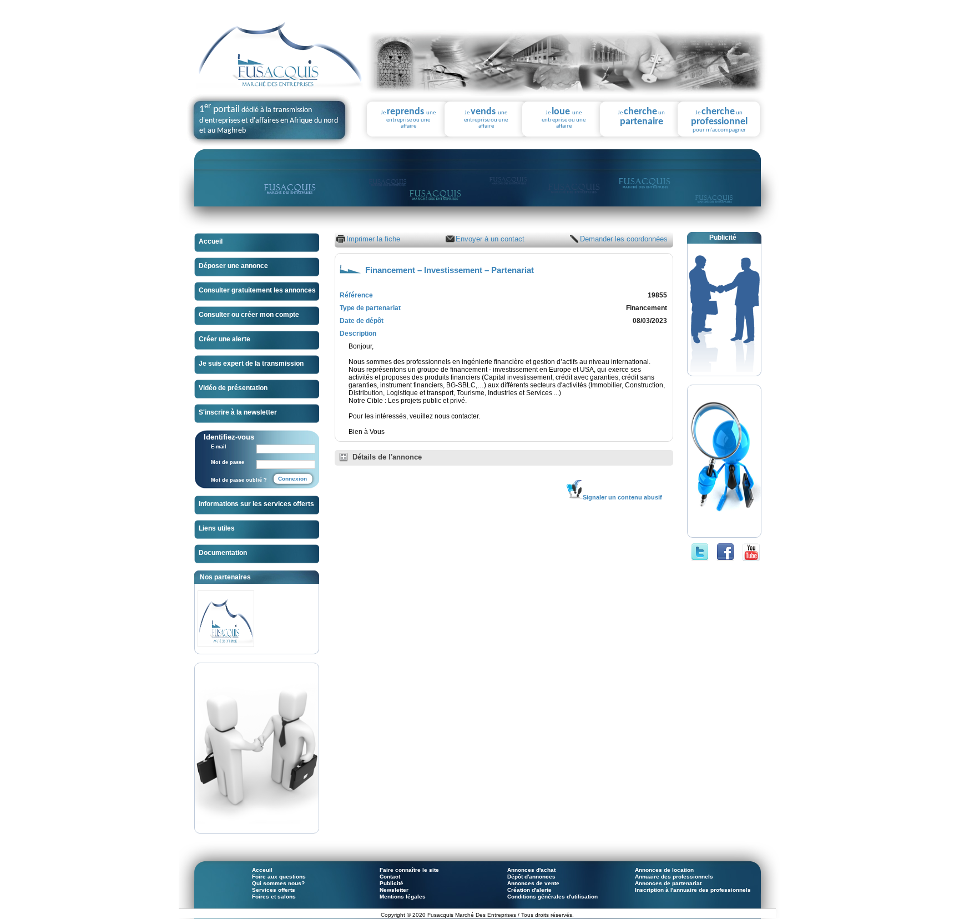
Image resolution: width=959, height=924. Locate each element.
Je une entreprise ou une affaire (408, 118)
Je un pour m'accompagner (719, 120)
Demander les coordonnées (624, 239)
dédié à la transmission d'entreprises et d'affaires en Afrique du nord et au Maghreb (268, 120)
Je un (641, 117)
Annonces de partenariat (668, 883)
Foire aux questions (279, 876)
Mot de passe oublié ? (239, 480)
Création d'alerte (529, 890)
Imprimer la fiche (373, 239)
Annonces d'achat (531, 870)
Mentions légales (403, 896)
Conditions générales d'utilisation (552, 896)
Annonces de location (664, 870)
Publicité (391, 883)
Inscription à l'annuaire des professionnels (693, 890)
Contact (390, 876)
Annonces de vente (533, 883)
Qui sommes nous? (278, 883)
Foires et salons (274, 896)
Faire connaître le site (409, 870)
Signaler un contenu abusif (622, 497)
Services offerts (273, 890)
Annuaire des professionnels (674, 876)
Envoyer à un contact (490, 239)
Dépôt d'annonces (531, 876)
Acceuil (262, 870)
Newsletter (394, 890)
